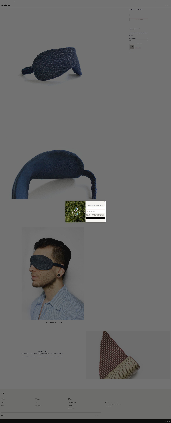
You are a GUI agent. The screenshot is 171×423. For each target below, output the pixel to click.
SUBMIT (95, 218)
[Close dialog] (104, 201)
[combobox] (88, 211)
